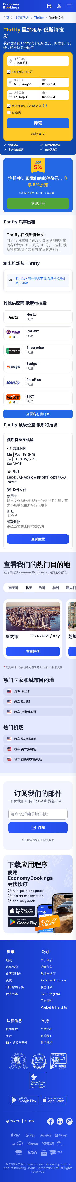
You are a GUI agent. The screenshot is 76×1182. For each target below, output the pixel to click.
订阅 (41, 827)
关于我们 (47, 960)
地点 (9, 960)
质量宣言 (47, 967)
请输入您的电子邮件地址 (29, 814)
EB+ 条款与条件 (16, 1042)
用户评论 (47, 1000)
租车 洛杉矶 (22, 701)
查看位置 (38, 539)
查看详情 (33, 651)
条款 (9, 1035)
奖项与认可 (48, 973)
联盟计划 (47, 987)
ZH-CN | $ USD (22, 1121)
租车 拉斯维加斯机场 (28, 759)
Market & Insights (54, 1007)
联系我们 (47, 1035)
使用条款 (12, 1029)
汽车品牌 (12, 967)
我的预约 (47, 1042)
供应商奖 (12, 994)
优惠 (9, 980)
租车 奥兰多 (22, 691)
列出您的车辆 (15, 987)
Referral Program (53, 980)
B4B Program (50, 994)
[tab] (13, 588)
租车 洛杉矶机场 (25, 739)
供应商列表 (13, 973)
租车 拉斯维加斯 (25, 712)
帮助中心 (47, 1029)
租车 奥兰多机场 (25, 749)
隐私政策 (48, 839)
